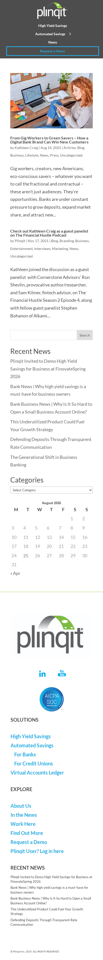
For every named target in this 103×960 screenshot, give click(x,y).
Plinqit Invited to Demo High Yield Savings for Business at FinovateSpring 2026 (48, 368)
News (52, 42)
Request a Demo (52, 51)
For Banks (25, 754)
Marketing (60, 248)
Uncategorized (71, 155)
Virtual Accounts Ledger (37, 772)
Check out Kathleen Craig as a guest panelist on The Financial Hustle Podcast (49, 233)
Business (17, 155)
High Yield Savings (52, 25)
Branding (67, 241)
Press (54, 155)
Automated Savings (50, 34)
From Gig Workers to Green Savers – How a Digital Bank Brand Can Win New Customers (49, 139)
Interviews (42, 248)
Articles (70, 147)
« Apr (15, 573)
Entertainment (21, 248)
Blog (80, 147)
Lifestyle (31, 155)
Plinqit (20, 241)
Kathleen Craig (26, 147)
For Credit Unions (33, 763)
